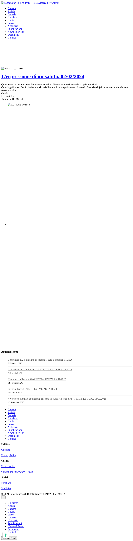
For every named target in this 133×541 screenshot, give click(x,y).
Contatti (12, 37)
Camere (12, 8)
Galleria (12, 14)
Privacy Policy (8, 455)
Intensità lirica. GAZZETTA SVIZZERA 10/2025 (33, 389)
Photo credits (8, 466)
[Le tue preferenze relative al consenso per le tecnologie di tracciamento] (6, 535)
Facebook (6, 483)
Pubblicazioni (15, 28)
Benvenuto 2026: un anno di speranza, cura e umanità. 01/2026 (40, 359)
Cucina (11, 20)
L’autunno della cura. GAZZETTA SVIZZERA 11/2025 (37, 379)
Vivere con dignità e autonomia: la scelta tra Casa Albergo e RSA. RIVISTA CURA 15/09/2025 (57, 398)
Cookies (5, 449)
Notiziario (13, 26)
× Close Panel (9, 538)
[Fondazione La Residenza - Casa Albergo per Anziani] (30, 2)
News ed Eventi (16, 31)
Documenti (13, 34)
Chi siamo (13, 17)
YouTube (6, 488)
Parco (11, 23)
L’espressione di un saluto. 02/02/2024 (42, 76)
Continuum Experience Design (17, 471)
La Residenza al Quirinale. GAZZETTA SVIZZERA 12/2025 (40, 369)
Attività (11, 11)
